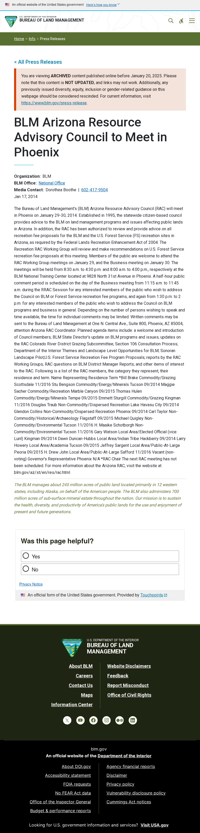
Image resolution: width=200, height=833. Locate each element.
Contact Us (81, 685)
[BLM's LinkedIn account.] (133, 720)
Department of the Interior (125, 755)
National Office (52, 183)
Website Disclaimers (129, 666)
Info (32, 39)
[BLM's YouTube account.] (80, 720)
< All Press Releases (38, 62)
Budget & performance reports (60, 810)
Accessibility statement (68, 775)
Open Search (170, 20)
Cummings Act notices (129, 801)
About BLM (81, 666)
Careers (84, 675)
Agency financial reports (131, 766)
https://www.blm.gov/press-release (54, 102)
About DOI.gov (76, 766)
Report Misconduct (128, 685)
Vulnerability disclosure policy (136, 793)
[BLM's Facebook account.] (93, 720)
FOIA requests (77, 784)
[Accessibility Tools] (181, 21)
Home (19, 39)
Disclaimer (117, 775)
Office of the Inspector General (60, 801)
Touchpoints (151, 595)
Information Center (72, 704)
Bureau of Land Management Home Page (45, 21)
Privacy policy (120, 784)
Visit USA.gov (154, 825)
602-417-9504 (94, 189)
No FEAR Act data (73, 793)
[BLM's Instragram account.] (106, 720)
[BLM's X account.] (67, 720)
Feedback (117, 675)
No (35, 569)
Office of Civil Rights (129, 695)
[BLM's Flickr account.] (119, 720)
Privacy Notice (31, 584)
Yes (36, 556)
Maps (87, 695)
